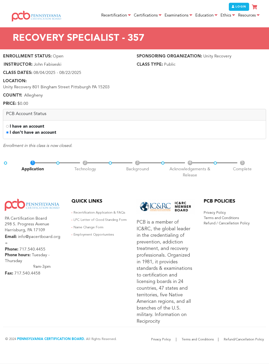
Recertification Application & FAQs (99, 212)
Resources (247, 16)
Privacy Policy (215, 213)
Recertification (114, 16)
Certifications (146, 16)
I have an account (27, 126)
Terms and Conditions (221, 218)
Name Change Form (88, 227)
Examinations (176, 16)
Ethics (226, 16)
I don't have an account (33, 133)
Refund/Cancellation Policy (244, 339)
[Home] (36, 15)
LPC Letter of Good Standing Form (100, 220)
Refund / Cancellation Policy (227, 223)
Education (204, 16)
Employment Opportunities (93, 234)
